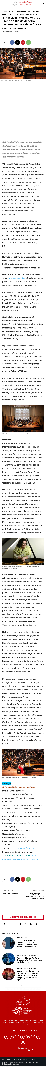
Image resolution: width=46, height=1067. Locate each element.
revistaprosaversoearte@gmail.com (23, 1050)
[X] (17, 42)
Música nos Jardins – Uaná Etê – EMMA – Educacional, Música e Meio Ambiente (35, 895)
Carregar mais (22, 985)
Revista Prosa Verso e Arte (15, 28)
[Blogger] (31, 924)
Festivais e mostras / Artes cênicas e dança (20, 14)
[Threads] (36, 924)
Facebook (35, 859)
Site (34, 855)
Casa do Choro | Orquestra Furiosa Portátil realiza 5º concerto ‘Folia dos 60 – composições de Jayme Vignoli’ (28, 975)
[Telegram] (20, 924)
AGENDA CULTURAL (9, 12)
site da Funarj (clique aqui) (25, 848)
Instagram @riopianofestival (15, 859)
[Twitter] (17, 1037)
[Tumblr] (15, 924)
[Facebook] (12, 42)
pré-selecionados (17, 278)
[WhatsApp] (28, 42)
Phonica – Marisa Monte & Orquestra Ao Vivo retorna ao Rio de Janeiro (29, 960)
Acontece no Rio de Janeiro (28, 12)
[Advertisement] (23, 112)
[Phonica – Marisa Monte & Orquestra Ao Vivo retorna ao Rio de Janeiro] (8, 959)
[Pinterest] (23, 42)
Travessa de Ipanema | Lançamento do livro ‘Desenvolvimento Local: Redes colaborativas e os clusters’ (28, 944)
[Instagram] (10, 924)
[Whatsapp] (26, 924)
